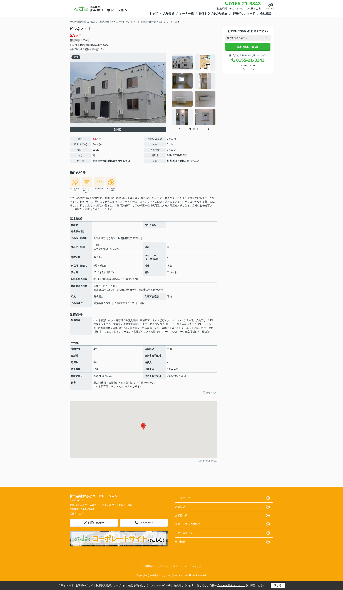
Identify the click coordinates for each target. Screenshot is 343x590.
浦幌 (182, 160)
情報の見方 (211, 393)
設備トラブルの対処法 (213, 13)
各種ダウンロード (243, 13)
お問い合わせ (96, 522)
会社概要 (266, 13)
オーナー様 (186, 13)
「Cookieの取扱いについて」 (231, 585)
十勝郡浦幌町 (84, 45)
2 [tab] (194, 129)
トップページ (182, 497)
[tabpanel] (194, 89)
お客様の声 (181, 515)
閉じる (278, 585)
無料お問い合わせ (248, 46)
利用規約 (149, 566)
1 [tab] (190, 129)
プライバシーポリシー (170, 566)
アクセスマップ (184, 532)
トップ (153, 13)
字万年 (96, 45)
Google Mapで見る (207, 461)
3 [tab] (197, 129)
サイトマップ (194, 566)
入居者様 (168, 13)
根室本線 (172, 160)
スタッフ (180, 506)
